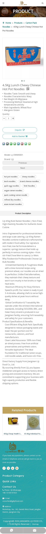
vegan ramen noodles (13, 190)
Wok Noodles (29, 186)
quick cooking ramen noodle (15, 195)
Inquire (18, 130)
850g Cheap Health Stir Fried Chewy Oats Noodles (13, 434)
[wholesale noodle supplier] (14, 447)
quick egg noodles (11, 186)
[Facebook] (4, 468)
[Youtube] (12, 468)
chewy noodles (28, 176)
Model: (7, 155)
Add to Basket (18, 136)
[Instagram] (17, 468)
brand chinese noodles (29, 181)
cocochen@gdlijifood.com (12, 501)
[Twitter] (8, 468)
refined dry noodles (12, 199)
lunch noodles (9, 181)
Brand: (7, 159)
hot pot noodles (11, 176)
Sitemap (35, 524)
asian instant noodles (13, 204)
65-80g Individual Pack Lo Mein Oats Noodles (33, 434)
